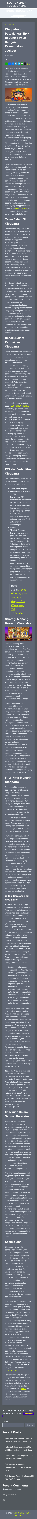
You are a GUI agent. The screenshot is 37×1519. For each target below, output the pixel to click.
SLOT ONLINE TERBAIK (20, 406)
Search (5, 1422)
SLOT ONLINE (9, 25)
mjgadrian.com (11, 1370)
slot (3, 1500)
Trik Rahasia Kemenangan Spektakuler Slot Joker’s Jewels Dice (18, 1467)
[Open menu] (33, 4)
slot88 (23, 1389)
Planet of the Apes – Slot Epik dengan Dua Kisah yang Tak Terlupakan (19, 601)
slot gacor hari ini (9, 1495)
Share (29, 64)
